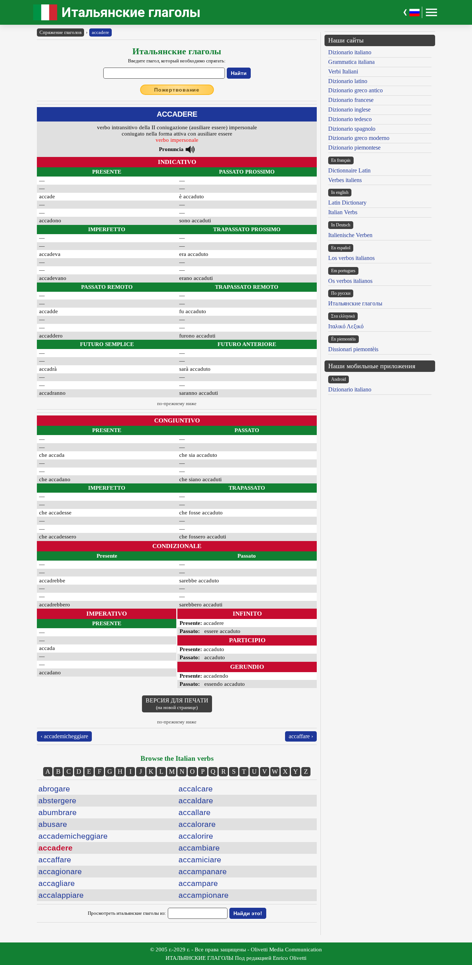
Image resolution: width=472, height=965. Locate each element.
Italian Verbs (342, 212)
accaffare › (301, 736)
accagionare (60, 871)
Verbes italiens (345, 180)
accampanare (202, 871)
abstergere (57, 800)
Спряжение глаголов (60, 32)
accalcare (195, 788)
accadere (100, 32)
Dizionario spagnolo (351, 129)
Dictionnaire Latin (349, 170)
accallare (194, 812)
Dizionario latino (347, 81)
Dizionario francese (351, 100)
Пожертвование (176, 90)
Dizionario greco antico (355, 90)
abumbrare (57, 812)
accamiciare (199, 859)
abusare (52, 824)
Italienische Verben (350, 235)
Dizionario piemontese (354, 147)
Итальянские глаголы (131, 12)
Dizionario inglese (349, 109)
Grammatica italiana (351, 62)
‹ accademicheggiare (64, 736)
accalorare (197, 824)
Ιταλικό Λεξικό (346, 326)
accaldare (195, 800)
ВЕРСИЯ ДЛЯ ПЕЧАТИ (177, 703)
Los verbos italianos (351, 258)
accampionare (203, 895)
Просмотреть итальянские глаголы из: (127, 913)
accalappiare (61, 895)
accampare (198, 883)
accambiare (199, 847)
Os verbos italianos (350, 281)
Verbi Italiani (343, 71)
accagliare (56, 883)
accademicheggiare (73, 836)
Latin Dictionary (347, 202)
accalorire (195, 836)
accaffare (54, 859)
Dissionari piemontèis (353, 349)
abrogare (54, 788)
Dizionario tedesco (350, 119)
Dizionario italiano (349, 52)
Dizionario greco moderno (358, 138)
